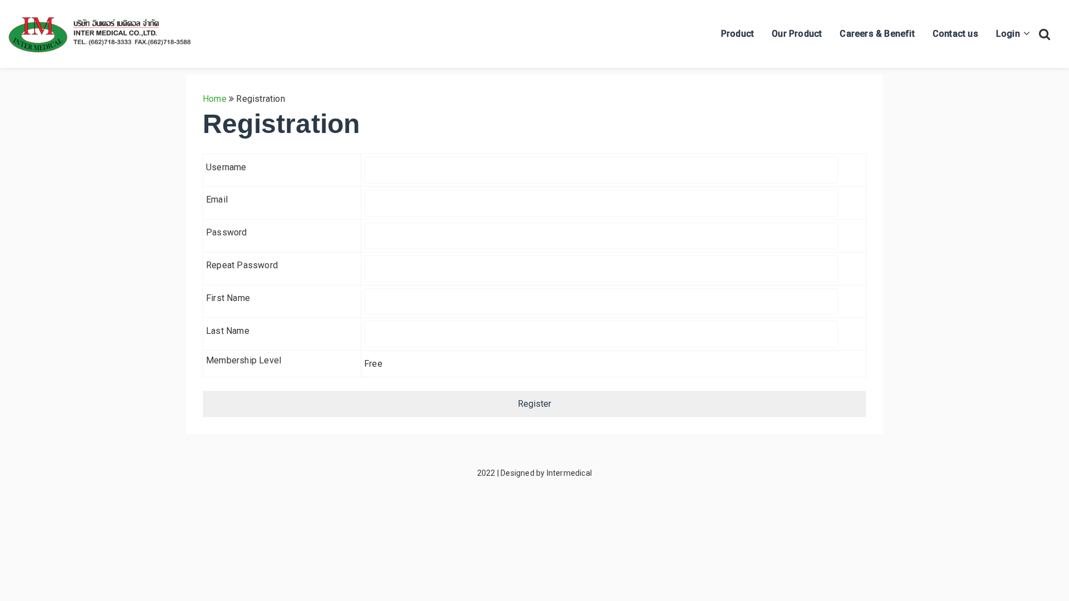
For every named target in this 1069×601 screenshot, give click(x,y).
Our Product (797, 33)
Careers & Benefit (877, 33)
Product (737, 33)
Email (217, 199)
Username (226, 167)
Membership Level (243, 360)
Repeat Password (242, 265)
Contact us (955, 33)
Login (1008, 33)
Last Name (227, 331)
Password (226, 232)
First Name (228, 298)
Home (215, 98)
